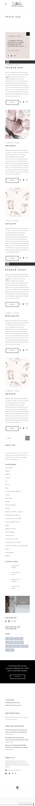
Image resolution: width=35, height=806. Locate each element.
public (7, 525)
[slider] (7, 77)
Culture (7, 495)
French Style (15, 270)
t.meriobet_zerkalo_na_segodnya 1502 (16, 545)
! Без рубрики (9, 467)
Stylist (11, 224)
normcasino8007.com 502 (12, 522)
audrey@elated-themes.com (12, 702)
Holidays (12, 316)
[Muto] (6, 74)
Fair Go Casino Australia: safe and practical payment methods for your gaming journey (16, 731)
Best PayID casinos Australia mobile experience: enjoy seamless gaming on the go (16, 738)
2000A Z (7, 474)
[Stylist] (17, 189)
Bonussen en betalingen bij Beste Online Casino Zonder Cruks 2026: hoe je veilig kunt (16, 746)
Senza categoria (9, 532)
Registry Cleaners (10, 528)
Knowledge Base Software (12, 515)
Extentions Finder (10, 505)
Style (24, 646)
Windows (7, 556)
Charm (19, 638)
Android (7, 478)
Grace (13, 574)
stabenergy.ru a (9, 535)
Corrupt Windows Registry (13, 491)
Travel (7, 549)
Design (10, 146)
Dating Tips (8, 498)
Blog (6, 488)
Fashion (7, 508)
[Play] (7, 62)
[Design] (17, 111)
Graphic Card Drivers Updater (14, 512)
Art (6, 481)
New (16, 646)
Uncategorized (9, 552)
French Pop (14, 68)
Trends (10, 650)
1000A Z (7, 471)
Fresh (9, 642)
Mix (9, 646)
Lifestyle (18, 642)
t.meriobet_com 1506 (11, 539)
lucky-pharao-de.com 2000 (13, 518)
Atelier (10, 638)
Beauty (7, 484)
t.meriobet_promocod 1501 (13, 542)
